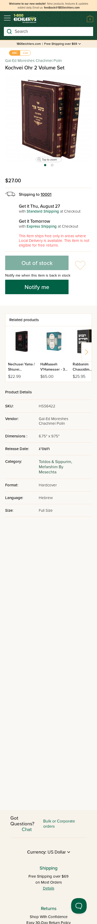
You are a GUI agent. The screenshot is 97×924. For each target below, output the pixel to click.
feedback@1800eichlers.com (62, 7)
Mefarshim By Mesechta (51, 469)
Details (48, 888)
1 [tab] (45, 166)
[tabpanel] (48, 118)
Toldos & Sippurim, (55, 461)
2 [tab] (52, 166)
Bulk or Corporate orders (59, 824)
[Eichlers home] (25, 18)
